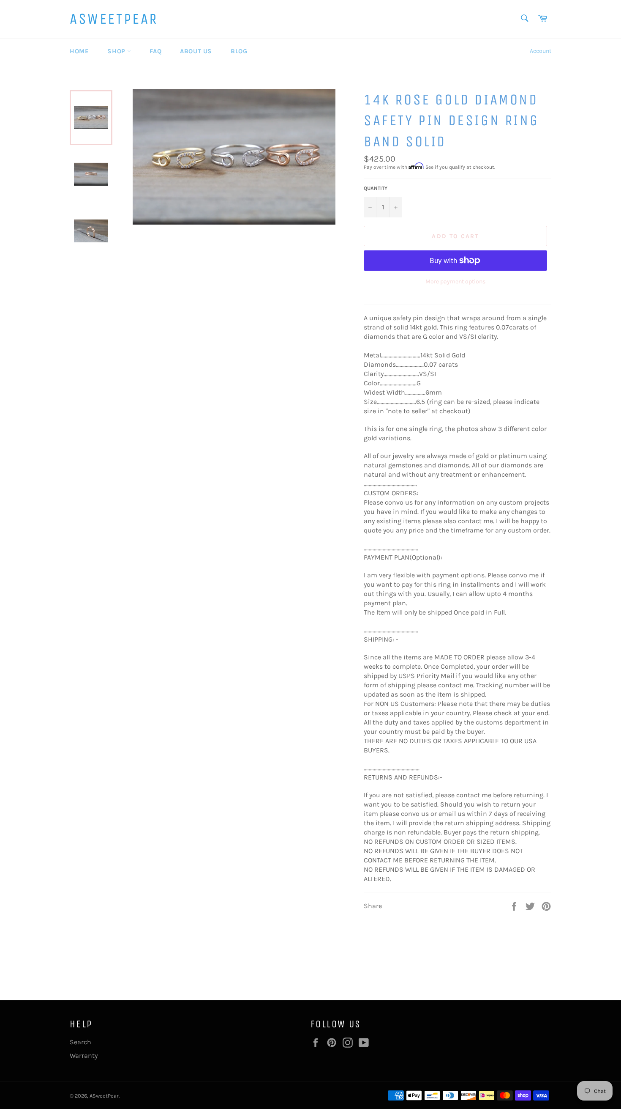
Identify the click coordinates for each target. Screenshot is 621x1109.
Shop (117, 51)
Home (79, 51)
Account (540, 51)
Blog (239, 51)
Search (80, 1042)
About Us (196, 51)
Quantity (375, 188)
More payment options (455, 281)
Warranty (84, 1055)
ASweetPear (114, 19)
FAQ (155, 51)
